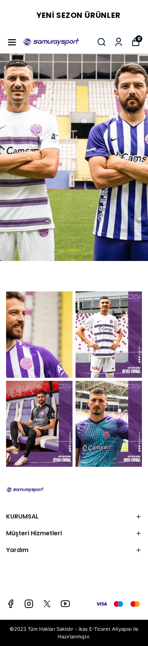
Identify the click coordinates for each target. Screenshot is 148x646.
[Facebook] (10, 603)
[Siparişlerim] (118, 42)
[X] (47, 603)
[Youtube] (65, 603)
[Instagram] (28, 603)
